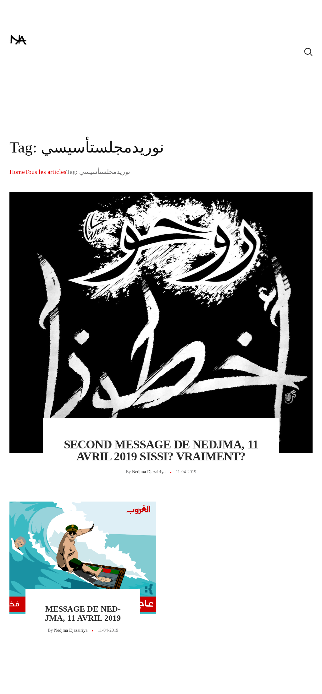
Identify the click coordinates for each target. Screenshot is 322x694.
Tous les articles (45, 171)
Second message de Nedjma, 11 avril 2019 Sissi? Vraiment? (161, 450)
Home (17, 171)
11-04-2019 (186, 471)
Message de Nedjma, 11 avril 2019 (83, 614)
